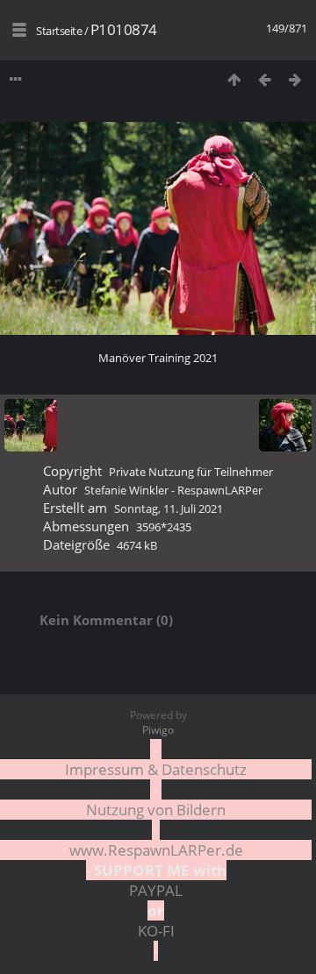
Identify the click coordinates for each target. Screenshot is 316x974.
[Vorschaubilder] (234, 79)
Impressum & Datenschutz (156, 769)
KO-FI (156, 931)
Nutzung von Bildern (156, 810)
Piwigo (158, 729)
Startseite (59, 31)
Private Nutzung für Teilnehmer (191, 472)
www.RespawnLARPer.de (156, 850)
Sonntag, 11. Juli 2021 (168, 508)
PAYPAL (156, 890)
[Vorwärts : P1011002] (295, 79)
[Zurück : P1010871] (264, 79)
